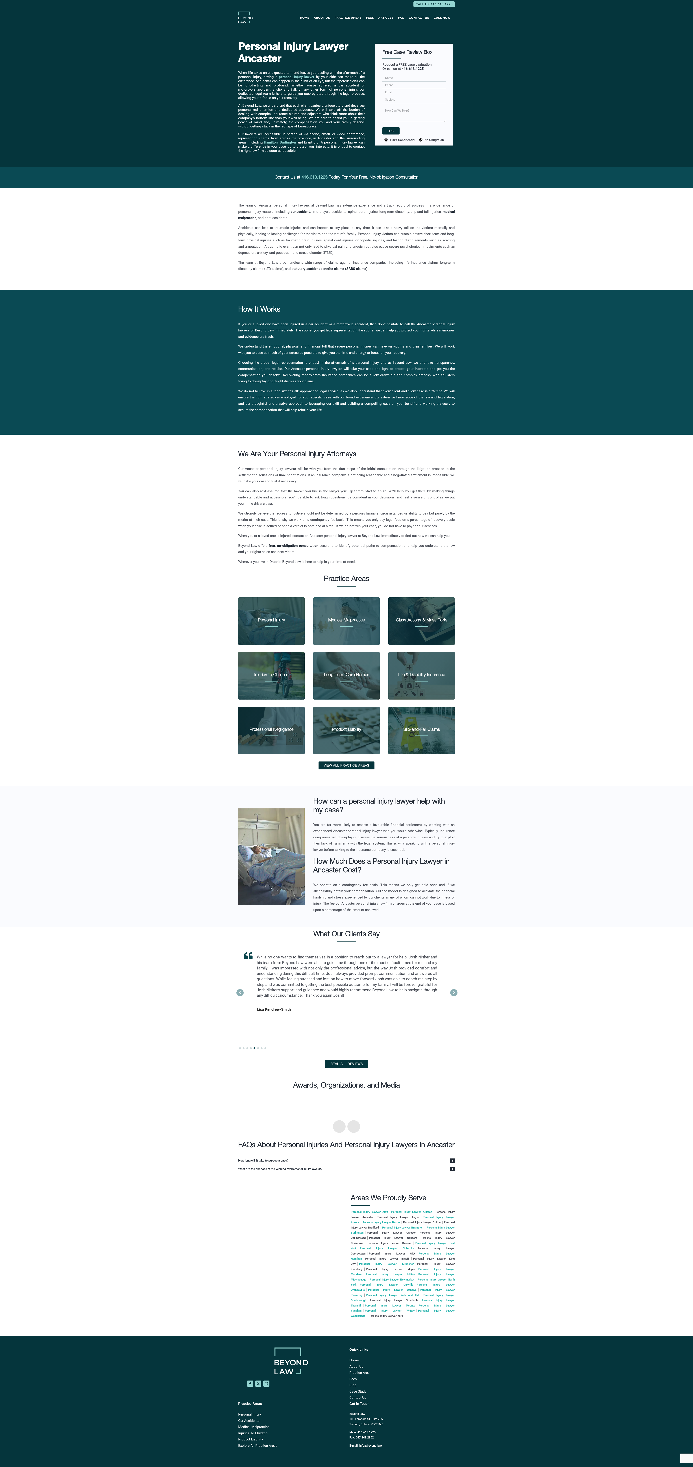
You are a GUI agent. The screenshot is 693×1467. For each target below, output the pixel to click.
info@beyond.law (370, 1445)
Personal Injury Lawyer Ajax (369, 1212)
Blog (352, 1385)
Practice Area (359, 1373)
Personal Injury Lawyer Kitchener (386, 1264)
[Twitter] (258, 1384)
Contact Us (357, 1398)
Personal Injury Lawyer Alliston (411, 1212)
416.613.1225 (413, 69)
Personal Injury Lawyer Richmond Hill (392, 1295)
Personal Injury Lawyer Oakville (386, 1284)
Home (354, 1360)
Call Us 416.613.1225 (434, 4)
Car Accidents (249, 1421)
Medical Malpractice (253, 1427)
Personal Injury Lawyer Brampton (402, 1227)
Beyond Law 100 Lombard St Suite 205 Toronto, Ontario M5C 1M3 (366, 1419)
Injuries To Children (253, 1433)
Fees (353, 1379)
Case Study (357, 1391)
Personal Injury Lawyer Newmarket (392, 1279)
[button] (453, 992)
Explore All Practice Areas (257, 1446)
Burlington (288, 142)
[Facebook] (250, 1384)
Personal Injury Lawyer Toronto (390, 1305)
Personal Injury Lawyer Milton (390, 1274)
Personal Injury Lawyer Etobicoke (387, 1248)
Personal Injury (249, 1414)
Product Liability (250, 1439)
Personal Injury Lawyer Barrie (381, 1222)
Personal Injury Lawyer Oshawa (392, 1290)
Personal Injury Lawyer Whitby (390, 1310)
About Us (356, 1366)
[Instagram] (266, 1384)
